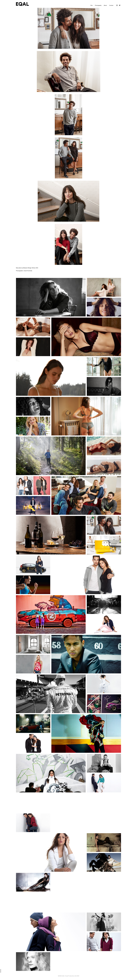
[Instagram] (117, 5)
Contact (111, 5)
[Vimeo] (120, 5)
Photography (98, 5)
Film (91, 5)
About (105, 5)
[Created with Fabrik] (0, 971)
